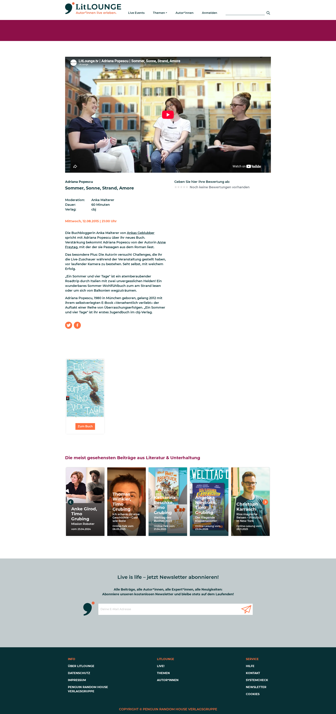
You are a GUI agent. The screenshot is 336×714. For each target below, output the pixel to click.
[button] (68, 325)
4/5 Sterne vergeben (184, 187)
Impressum (77, 680)
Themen (159, 13)
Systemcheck (257, 680)
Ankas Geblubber (141, 233)
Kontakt (253, 673)
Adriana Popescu (79, 182)
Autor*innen (185, 13)
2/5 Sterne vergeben (178, 187)
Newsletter (256, 687)
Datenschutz (79, 673)
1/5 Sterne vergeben (175, 187)
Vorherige (71, 502)
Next (265, 502)
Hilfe (250, 666)
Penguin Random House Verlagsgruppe (88, 689)
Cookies (253, 694)
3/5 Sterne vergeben (181, 187)
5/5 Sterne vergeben (187, 187)
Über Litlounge (81, 666)
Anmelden (209, 13)
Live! (160, 666)
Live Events (136, 13)
